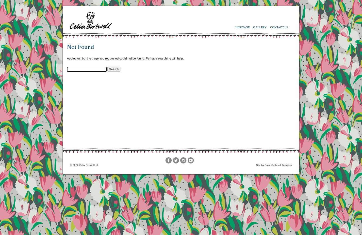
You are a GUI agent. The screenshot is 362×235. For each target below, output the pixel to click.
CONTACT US (279, 27)
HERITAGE (242, 27)
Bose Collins (272, 165)
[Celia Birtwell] (91, 29)
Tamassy (287, 165)
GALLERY (260, 27)
